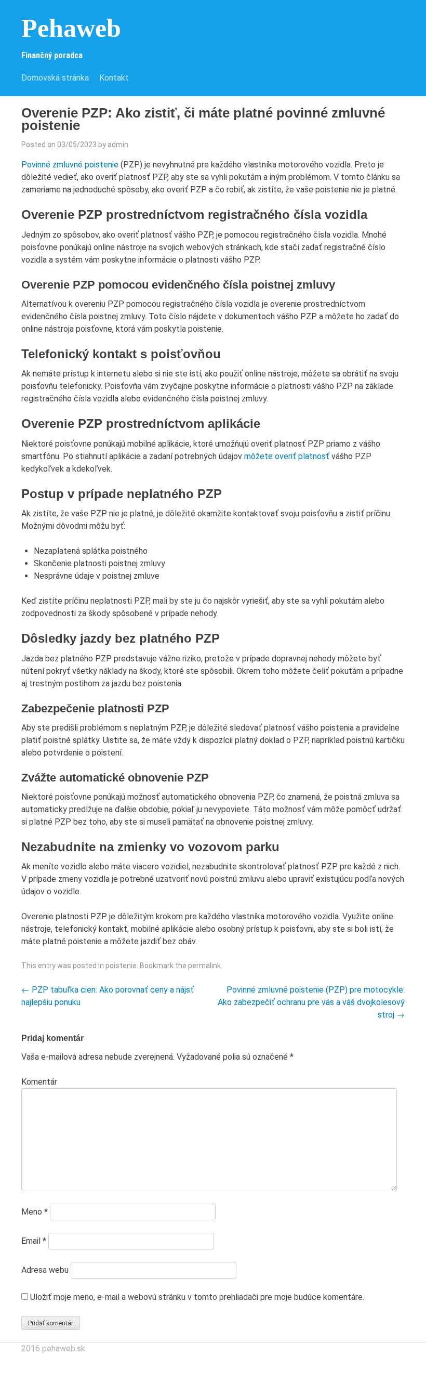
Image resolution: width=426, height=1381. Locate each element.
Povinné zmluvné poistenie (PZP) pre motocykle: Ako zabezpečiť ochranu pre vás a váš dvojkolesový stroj (311, 1002)
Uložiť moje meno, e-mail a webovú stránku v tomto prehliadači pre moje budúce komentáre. (197, 1297)
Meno (34, 1212)
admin (118, 144)
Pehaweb (71, 28)
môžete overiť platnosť (286, 456)
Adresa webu (45, 1270)
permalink (204, 965)
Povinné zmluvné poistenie (69, 165)
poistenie (121, 965)
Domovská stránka (55, 78)
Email (33, 1241)
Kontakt (114, 78)
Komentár (39, 1082)
